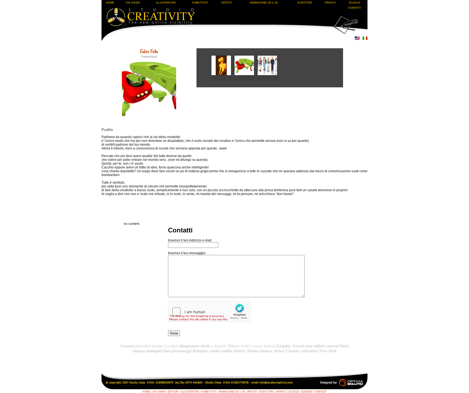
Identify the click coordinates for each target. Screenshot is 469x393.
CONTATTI (354, 7)
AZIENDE (306, 391)
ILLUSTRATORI (166, 2)
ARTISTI (226, 2)
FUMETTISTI (200, 2)
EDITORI (173, 391)
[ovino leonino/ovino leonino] (221, 79)
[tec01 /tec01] (244, 79)
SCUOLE (354, 2)
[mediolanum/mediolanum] (267, 79)
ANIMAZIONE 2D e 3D (264, 2)
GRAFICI (330, 2)
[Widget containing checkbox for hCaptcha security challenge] (209, 311)
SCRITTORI (304, 2)
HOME (110, 2)
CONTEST (320, 391)
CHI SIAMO (133, 2)
